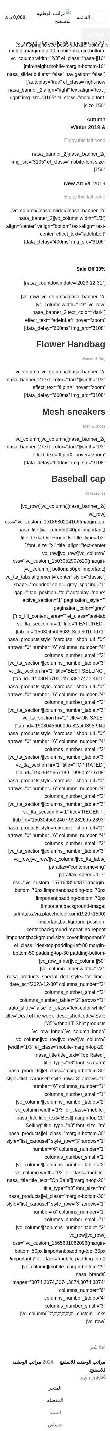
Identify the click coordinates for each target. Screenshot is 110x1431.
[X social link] (62, 4)
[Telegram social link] (41, 4)
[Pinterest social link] (55, 4)
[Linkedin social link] (48, 4)
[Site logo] (52, 17)
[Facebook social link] (69, 4)
